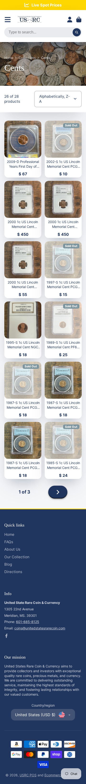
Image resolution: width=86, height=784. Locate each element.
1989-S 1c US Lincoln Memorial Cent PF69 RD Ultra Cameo (63, 329)
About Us (12, 549)
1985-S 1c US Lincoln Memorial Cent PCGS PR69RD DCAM (63, 450)
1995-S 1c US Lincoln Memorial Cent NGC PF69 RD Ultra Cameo (22, 329)
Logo (30, 19)
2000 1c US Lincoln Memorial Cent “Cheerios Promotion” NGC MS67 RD (22, 209)
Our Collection (16, 557)
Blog (8, 564)
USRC (25, 775)
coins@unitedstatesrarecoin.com (39, 628)
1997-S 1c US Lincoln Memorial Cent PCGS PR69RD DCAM (63, 269)
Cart (79, 19)
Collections (27, 58)
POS (33, 775)
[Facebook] (6, 636)
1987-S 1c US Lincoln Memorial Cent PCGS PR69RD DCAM (22, 390)
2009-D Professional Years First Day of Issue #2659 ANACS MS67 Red (22, 149)
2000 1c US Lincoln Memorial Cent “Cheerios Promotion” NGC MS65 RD (22, 269)
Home (8, 58)
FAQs (8, 542)
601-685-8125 (27, 622)
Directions (13, 571)
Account (70, 19)
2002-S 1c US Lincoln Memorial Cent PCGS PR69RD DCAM (63, 149)
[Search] (77, 32)
